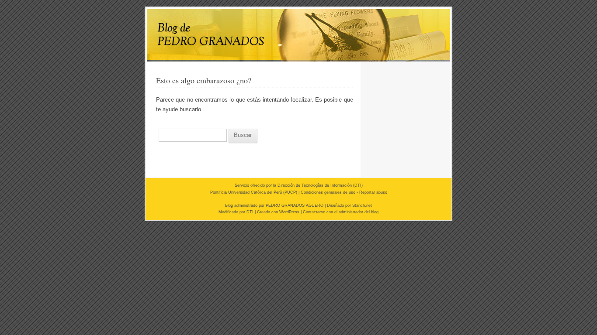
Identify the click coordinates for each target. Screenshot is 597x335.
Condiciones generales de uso (328, 192)
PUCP (290, 192)
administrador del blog (358, 212)
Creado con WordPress (278, 212)
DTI (357, 185)
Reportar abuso (373, 192)
